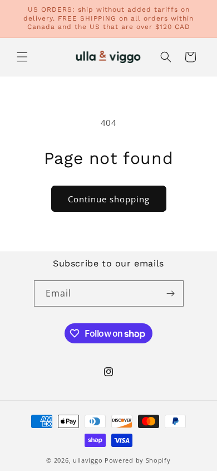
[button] (22, 57)
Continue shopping (109, 199)
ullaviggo (87, 460)
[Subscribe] (171, 293)
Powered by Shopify (138, 460)
